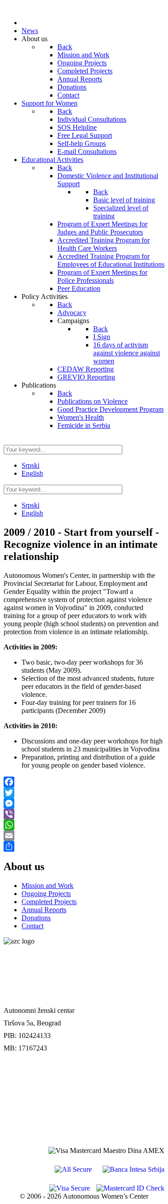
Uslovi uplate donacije (37, 1072)
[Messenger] (84, 803)
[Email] (84, 835)
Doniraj (15, 1090)
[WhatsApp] (84, 825)
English (32, 473)
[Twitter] (84, 792)
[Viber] (84, 814)
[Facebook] (84, 782)
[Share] (84, 846)
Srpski (30, 465)
